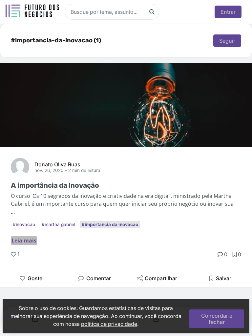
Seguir (227, 40)
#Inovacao (24, 224)
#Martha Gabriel (58, 224)
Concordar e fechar (216, 318)
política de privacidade (109, 324)
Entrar (228, 12)
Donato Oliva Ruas (57, 164)
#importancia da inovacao (110, 224)
